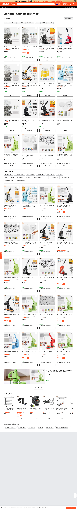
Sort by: (66, 18)
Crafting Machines (20, 10)
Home (5, 10)
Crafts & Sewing (13, 10)
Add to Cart (12, 60)
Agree (71, 507)
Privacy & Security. (45, 507)
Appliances (8, 10)
